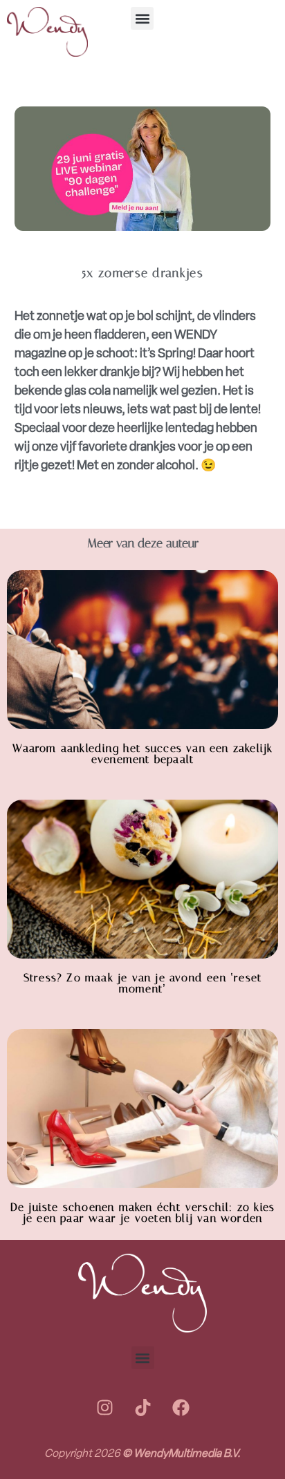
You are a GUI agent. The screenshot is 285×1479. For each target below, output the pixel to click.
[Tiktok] (142, 1407)
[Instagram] (104, 1407)
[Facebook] (180, 1407)
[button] (142, 18)
